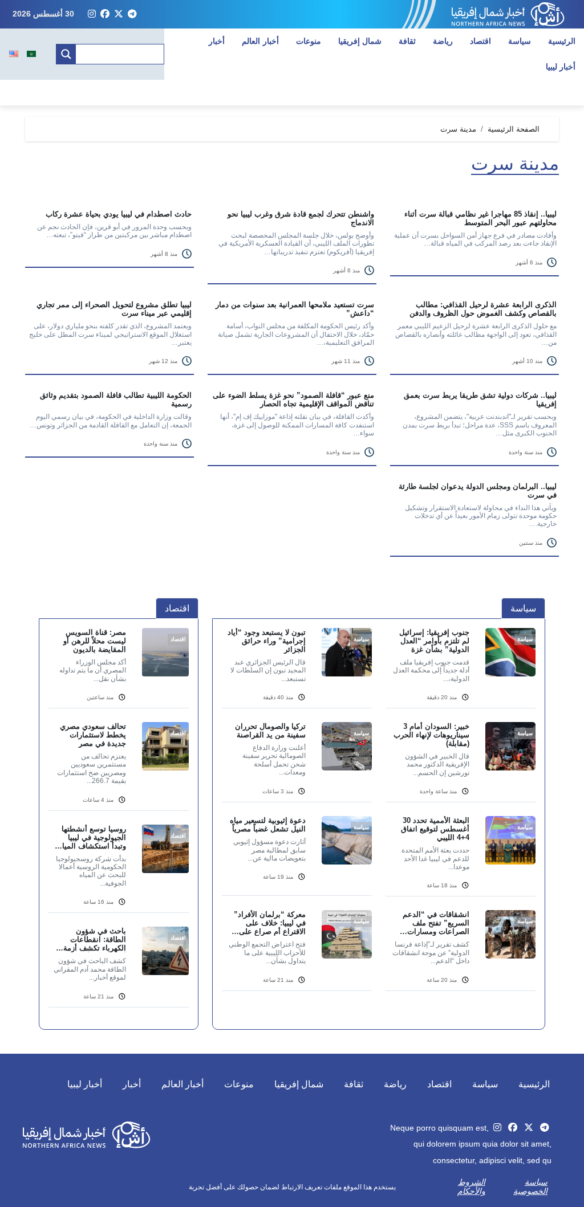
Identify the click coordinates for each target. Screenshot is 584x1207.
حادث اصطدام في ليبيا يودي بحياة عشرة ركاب (119, 214)
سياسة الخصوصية (530, 1186)
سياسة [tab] (523, 608)
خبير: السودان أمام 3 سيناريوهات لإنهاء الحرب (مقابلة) (431, 735)
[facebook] (105, 14)
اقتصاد (480, 41)
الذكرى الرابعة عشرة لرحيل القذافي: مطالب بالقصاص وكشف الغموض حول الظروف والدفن (483, 308)
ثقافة (407, 41)
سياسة (519, 41)
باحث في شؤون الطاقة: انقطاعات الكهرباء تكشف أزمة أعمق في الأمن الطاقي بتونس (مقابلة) (89, 939)
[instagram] (92, 14)
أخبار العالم (260, 41)
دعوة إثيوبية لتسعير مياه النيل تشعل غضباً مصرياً (268, 824)
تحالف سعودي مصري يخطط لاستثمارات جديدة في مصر (93, 735)
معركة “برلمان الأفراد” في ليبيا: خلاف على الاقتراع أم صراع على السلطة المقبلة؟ (270, 923)
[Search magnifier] (66, 54)
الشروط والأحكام (471, 1186)
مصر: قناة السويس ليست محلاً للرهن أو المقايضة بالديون (94, 641)
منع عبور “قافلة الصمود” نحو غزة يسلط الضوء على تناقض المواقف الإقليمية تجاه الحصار (293, 399)
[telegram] (132, 14)
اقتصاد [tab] (177, 608)
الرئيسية (561, 41)
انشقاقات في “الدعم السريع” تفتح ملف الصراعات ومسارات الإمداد (436, 923)
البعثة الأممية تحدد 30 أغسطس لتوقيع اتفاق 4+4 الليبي (435, 829)
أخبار (217, 41)
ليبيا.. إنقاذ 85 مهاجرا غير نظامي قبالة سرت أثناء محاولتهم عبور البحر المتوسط (480, 218)
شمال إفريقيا (360, 41)
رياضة (443, 41)
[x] (118, 14)
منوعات (308, 41)
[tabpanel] (379, 816)
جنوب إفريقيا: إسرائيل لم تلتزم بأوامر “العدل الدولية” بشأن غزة (434, 641)
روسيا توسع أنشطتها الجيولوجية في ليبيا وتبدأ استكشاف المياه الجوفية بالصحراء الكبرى (92, 837)
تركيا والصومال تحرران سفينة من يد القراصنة (270, 730)
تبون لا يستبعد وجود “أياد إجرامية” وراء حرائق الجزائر (267, 641)
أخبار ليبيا (84, 1084)
